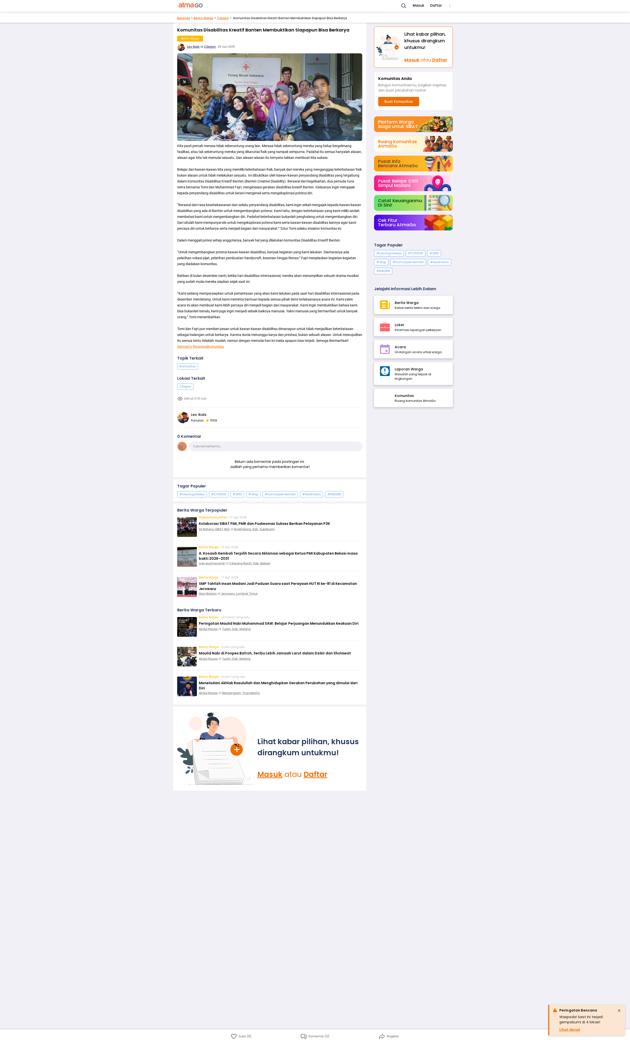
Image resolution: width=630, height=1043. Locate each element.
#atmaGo (184, 346)
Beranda (183, 18)
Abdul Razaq (208, 629)
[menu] (450, 6)
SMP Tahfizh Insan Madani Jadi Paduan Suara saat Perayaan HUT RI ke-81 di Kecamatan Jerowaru (278, 586)
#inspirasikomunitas (208, 346)
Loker (399, 324)
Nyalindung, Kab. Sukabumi (254, 529)
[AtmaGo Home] (191, 6)
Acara (400, 347)
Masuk (418, 5)
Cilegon (223, 18)
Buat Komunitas (398, 101)
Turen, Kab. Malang (236, 629)
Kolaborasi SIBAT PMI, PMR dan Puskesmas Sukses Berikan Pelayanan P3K (264, 523)
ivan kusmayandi (212, 563)
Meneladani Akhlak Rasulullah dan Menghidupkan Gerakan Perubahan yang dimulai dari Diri (278, 685)
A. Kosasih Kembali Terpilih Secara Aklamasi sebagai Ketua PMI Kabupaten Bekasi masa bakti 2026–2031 (278, 556)
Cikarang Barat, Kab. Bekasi (249, 563)
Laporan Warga (409, 369)
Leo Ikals (193, 47)
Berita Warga (203, 18)
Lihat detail (569, 1029)
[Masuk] (215, 748)
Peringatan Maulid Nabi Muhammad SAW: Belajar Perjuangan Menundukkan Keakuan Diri (279, 623)
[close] (619, 1010)
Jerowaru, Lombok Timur (239, 593)
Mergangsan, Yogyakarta (241, 693)
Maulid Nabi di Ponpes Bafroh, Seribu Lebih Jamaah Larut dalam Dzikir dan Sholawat (275, 653)
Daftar (436, 5)
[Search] (404, 6)
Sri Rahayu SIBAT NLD (214, 529)
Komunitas (187, 366)
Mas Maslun (208, 593)
